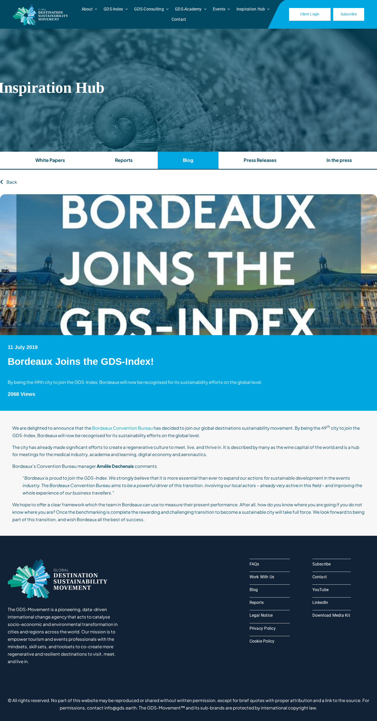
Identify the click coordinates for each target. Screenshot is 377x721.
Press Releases (260, 160)
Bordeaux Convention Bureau (122, 428)
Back (11, 182)
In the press (339, 160)
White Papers (50, 160)
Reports (124, 160)
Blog (188, 160)
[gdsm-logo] (41, 5)
